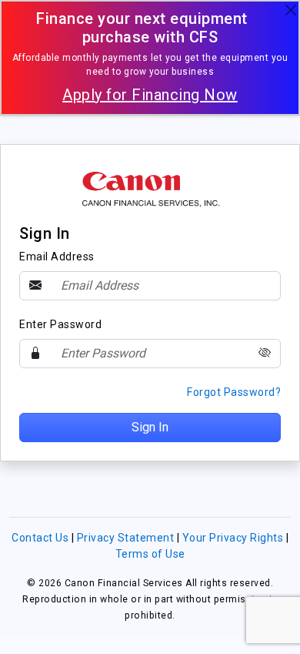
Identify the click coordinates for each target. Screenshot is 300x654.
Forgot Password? (234, 392)
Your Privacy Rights (234, 538)
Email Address (57, 256)
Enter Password (60, 324)
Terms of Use (150, 554)
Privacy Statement (127, 538)
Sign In (150, 427)
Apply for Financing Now (150, 95)
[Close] (290, 10)
